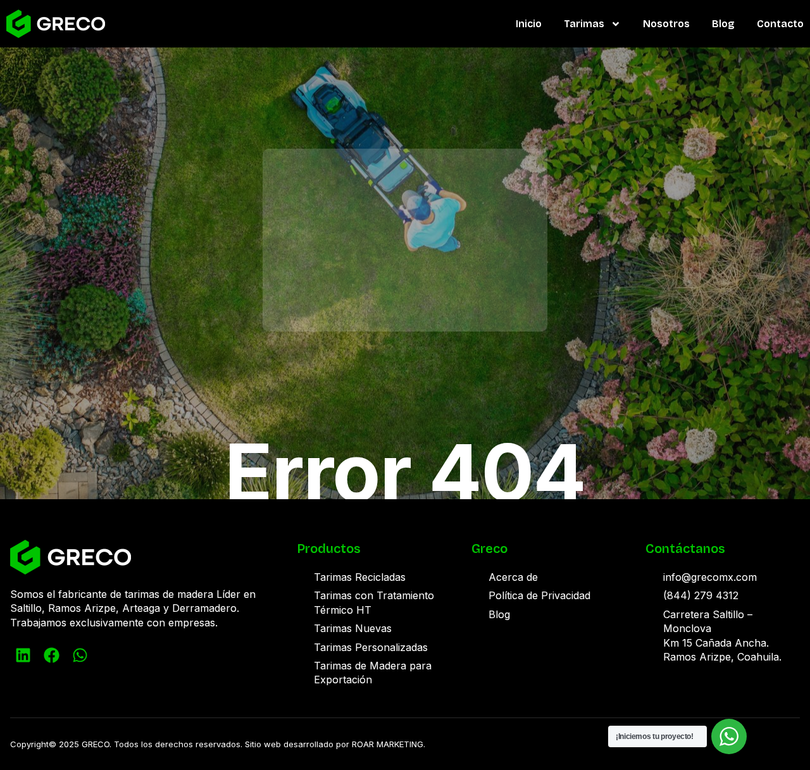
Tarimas (584, 24)
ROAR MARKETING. (388, 744)
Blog (723, 24)
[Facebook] (51, 655)
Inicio (529, 24)
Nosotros (666, 24)
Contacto (780, 24)
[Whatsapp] (79, 655)
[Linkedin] (22, 655)
